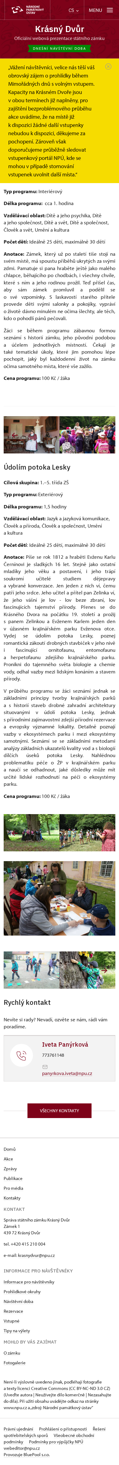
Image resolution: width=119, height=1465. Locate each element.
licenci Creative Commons (42, 1388)
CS (72, 10)
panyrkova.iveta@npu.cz (67, 1073)
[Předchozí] (15, 435)
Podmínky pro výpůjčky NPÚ (56, 1442)
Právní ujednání (19, 1429)
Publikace (13, 1178)
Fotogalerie (15, 1363)
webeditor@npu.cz (22, 1448)
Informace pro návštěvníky (29, 1282)
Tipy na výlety (17, 1330)
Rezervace (13, 1311)
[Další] (104, 435)
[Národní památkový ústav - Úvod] (27, 10)
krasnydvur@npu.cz (36, 1255)
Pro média (13, 1188)
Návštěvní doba (18, 1301)
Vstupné (12, 1321)
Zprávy (10, 1168)
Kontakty (12, 1198)
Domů (10, 1149)
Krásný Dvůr (59, 28)
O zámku (12, 1353)
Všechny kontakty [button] (59, 1110)
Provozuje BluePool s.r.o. (27, 1454)
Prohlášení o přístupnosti (63, 1429)
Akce (8, 1159)
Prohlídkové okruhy (22, 1291)
